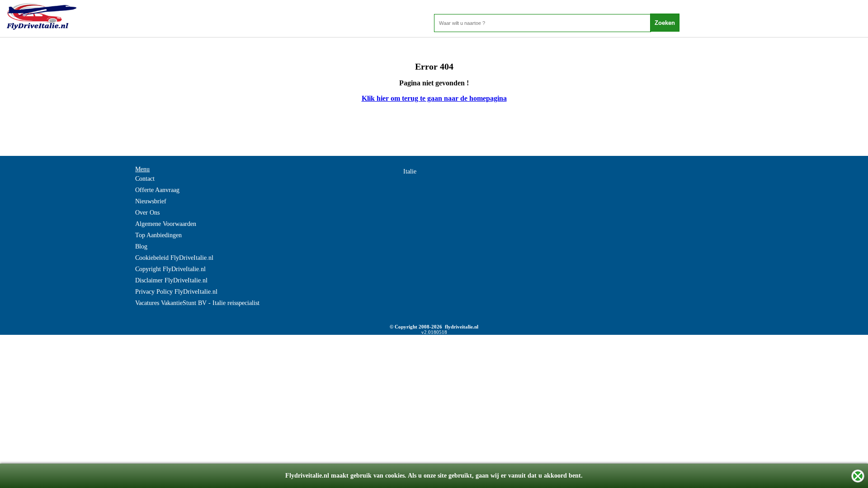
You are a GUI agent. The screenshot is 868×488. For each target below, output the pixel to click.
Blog (141, 246)
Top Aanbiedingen (158, 235)
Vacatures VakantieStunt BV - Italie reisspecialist (197, 303)
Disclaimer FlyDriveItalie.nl (171, 280)
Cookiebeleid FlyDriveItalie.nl (174, 257)
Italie (409, 171)
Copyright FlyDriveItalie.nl (170, 269)
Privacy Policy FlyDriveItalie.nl (176, 291)
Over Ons (147, 212)
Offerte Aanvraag (157, 190)
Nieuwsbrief (150, 201)
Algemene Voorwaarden (165, 224)
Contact (145, 178)
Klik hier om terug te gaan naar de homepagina (434, 98)
